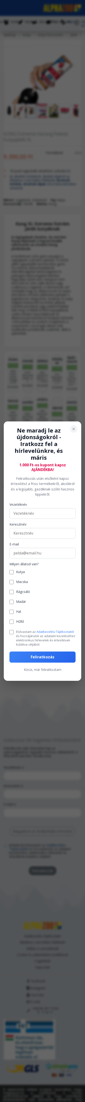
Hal (18, 612)
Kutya (20, 572)
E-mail (14, 544)
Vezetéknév (18, 505)
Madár (21, 602)
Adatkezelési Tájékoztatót (55, 632)
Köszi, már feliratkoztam (42, 669)
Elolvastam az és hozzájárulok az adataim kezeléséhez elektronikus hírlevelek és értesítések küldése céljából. (45, 638)
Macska (22, 582)
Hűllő (20, 622)
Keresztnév (17, 525)
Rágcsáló (23, 592)
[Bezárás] (73, 429)
